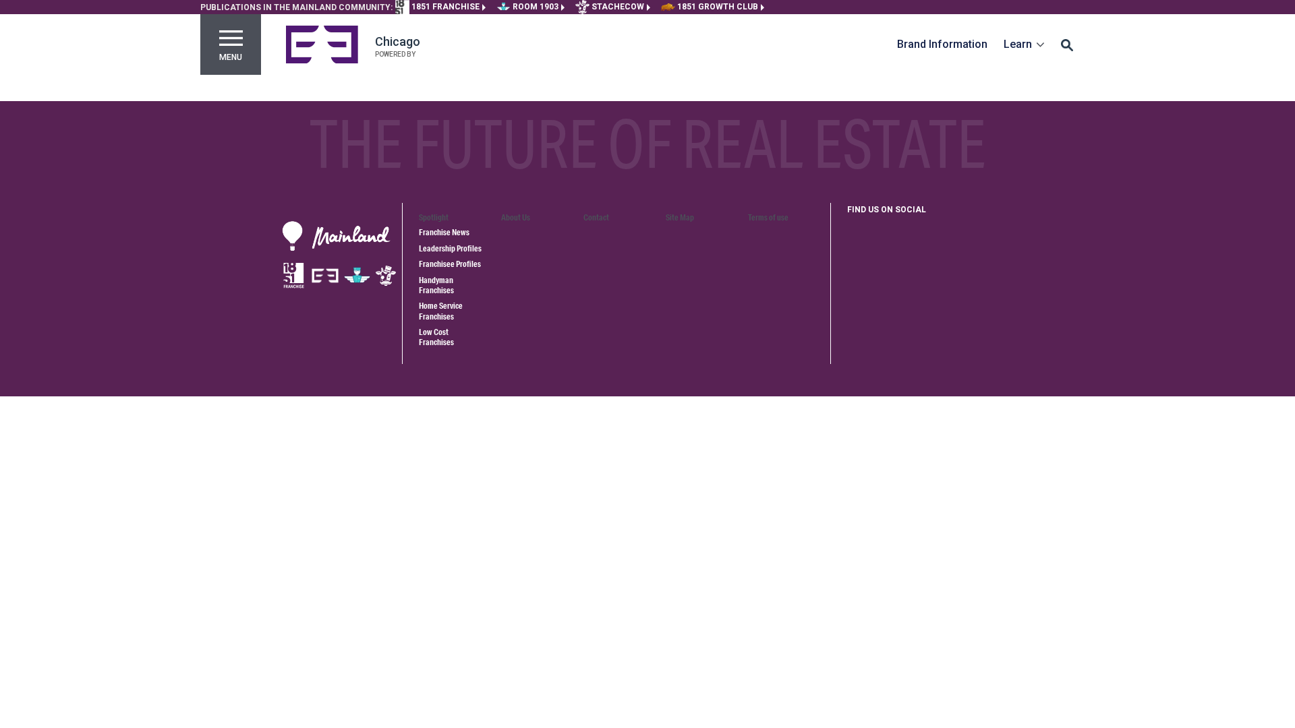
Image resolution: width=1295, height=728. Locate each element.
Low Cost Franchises (436, 337)
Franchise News (444, 232)
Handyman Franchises (436, 285)
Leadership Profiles (450, 248)
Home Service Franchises (441, 311)
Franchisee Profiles (450, 264)
